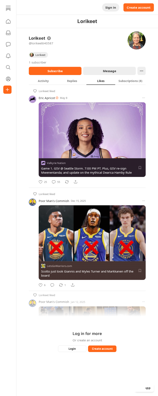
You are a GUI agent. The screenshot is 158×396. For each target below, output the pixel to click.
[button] (8, 21)
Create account (139, 7)
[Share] (75, 182)
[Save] (140, 167)
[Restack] (66, 182)
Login (72, 349)
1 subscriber (37, 62)
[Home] (8, 8)
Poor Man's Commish (54, 201)
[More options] (143, 98)
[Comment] (52, 285)
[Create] (7, 89)
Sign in (110, 7)
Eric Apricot (47, 98)
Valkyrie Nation (56, 163)
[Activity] (8, 56)
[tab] (43, 81)
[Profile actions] (141, 71)
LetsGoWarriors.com (59, 266)
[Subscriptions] (8, 33)
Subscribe (55, 71)
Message (109, 71)
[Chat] (8, 44)
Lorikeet (44, 91)
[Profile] (8, 79)
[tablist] (87, 81)
